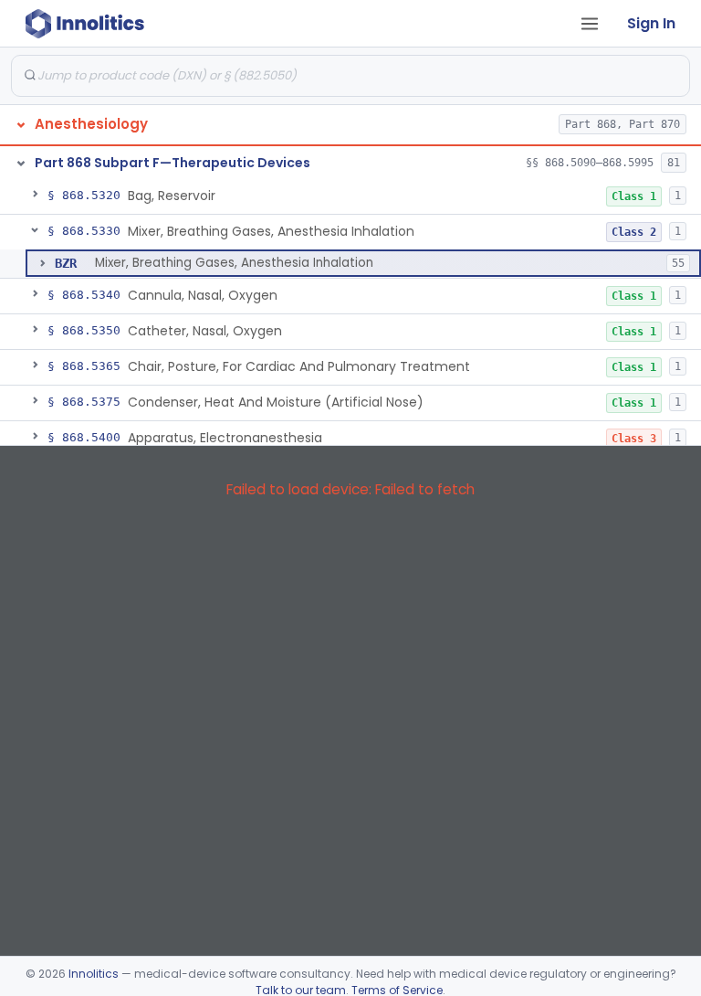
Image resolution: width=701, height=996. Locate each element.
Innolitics (93, 973)
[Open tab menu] (589, 23)
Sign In (651, 23)
